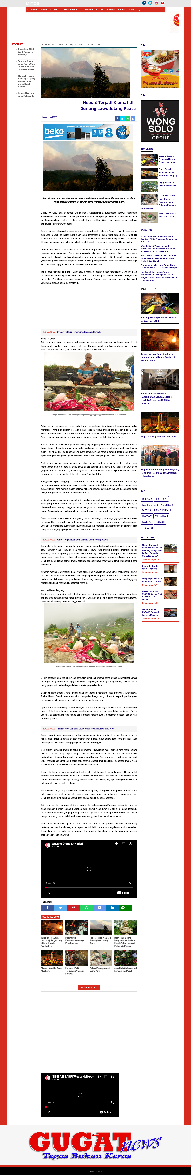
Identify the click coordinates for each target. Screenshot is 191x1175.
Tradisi (147, 527)
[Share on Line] (125, 908)
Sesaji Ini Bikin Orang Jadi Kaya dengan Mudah (125, 969)
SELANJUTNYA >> (89, 987)
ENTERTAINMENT (70, 9)
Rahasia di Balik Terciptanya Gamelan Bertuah (78, 332)
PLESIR (99, 9)
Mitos (146, 510)
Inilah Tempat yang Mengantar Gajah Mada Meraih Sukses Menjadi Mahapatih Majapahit (124, 942)
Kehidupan (150, 504)
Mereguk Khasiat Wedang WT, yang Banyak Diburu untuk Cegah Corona (26, 81)
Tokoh (160, 521)
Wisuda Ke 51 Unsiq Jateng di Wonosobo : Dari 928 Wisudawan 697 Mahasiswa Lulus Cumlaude (158, 248)
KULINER (111, 9)
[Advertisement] (89, 308)
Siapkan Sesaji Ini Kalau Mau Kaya (51, 969)
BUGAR (132, 9)
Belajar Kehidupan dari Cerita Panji (100, 969)
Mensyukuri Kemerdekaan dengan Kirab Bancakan (75, 940)
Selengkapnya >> (150, 559)
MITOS (32, 3)
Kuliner (167, 504)
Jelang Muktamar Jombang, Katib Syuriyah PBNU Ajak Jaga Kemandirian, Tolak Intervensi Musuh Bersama (159, 239)
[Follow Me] (150, 5)
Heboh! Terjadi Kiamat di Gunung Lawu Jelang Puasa (82, 539)
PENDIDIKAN (87, 9)
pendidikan (162, 510)
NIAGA (44, 9)
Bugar (147, 498)
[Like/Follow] (144, 5)
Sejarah (161, 516)
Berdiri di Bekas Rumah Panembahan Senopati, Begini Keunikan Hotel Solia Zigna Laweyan (157, 398)
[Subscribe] (162, 5)
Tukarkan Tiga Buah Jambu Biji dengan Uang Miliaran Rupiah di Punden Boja (51, 942)
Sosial (147, 521)
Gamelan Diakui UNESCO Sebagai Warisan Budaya (150, 612)
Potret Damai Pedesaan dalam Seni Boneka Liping (168, 172)
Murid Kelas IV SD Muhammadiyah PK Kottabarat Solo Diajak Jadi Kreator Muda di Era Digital (159, 258)
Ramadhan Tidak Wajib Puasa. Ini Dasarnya (26, 52)
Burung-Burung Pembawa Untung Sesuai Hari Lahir (167, 159)
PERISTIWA (32, 9)
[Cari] (139, 10)
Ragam (147, 516)
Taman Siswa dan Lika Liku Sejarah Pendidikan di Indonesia (85, 728)
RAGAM (121, 9)
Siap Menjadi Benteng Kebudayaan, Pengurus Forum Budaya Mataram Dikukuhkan (160, 472)
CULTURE (54, 9)
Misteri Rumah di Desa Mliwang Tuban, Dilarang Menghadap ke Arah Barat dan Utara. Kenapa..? (152, 550)
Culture (161, 498)
